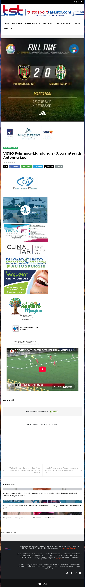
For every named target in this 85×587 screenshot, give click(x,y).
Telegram (38, 167)
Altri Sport (48, 23)
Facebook (15, 167)
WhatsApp (27, 167)
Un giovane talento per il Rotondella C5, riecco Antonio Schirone (29, 518)
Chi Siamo (8, 29)
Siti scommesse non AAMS (8, 532)
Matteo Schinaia (69, 548)
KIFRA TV (76, 23)
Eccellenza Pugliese (10, 147)
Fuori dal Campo (63, 23)
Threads (50, 167)
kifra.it (59, 559)
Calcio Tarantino (33, 23)
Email (60, 167)
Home (6, 23)
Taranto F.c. (16, 23)
